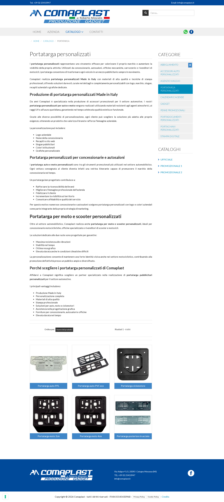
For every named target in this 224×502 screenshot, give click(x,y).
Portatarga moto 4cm (91, 436)
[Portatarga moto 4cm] (90, 414)
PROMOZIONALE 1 (171, 165)
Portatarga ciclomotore (133, 385)
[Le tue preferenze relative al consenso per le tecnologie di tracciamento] (5, 497)
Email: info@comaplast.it (182, 2)
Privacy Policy (139, 497)
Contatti (96, 31)
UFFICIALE (166, 159)
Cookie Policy (153, 497)
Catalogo (73, 31)
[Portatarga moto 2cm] (48, 414)
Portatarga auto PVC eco (91, 385)
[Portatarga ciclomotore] (133, 364)
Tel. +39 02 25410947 (40, 2)
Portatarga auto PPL (48, 385)
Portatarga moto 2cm (49, 436)
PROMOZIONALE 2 (171, 172)
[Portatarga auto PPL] (48, 364)
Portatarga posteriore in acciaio (133, 436)
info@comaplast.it (122, 479)
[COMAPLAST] (70, 16)
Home (37, 31)
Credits (165, 496)
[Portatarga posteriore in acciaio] (133, 414)
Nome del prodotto (64, 329)
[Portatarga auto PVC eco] (90, 364)
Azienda (53, 31)
